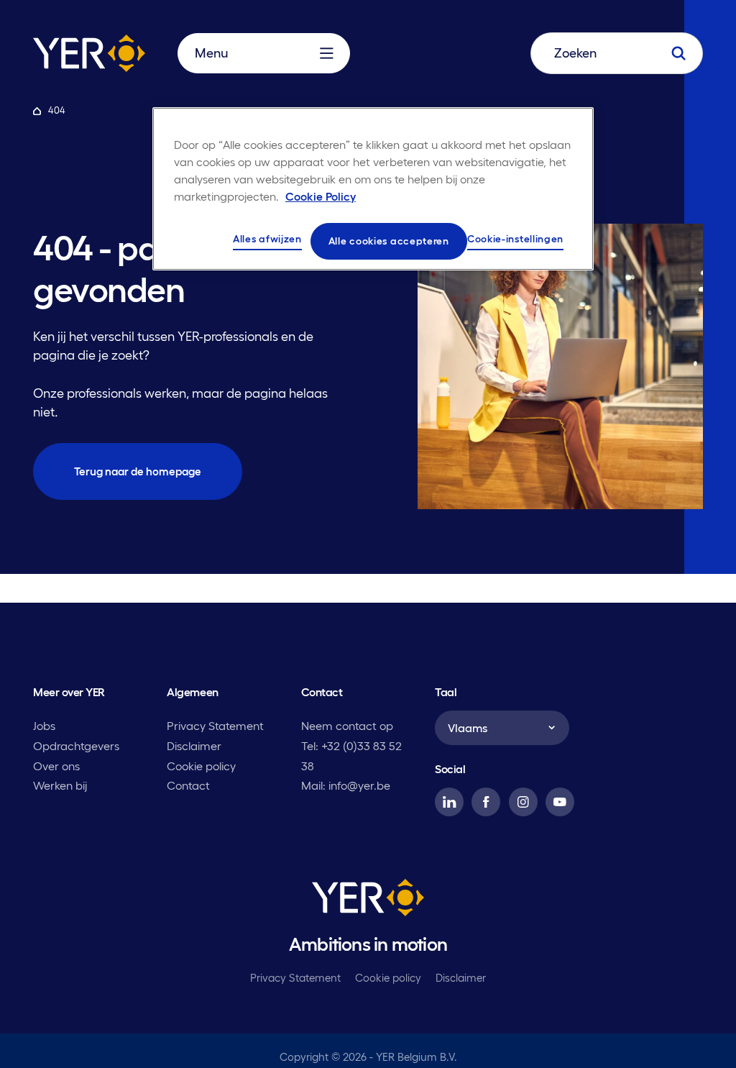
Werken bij (60, 785)
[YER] (368, 900)
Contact (188, 785)
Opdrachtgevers (76, 745)
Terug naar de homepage (137, 471)
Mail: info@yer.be (345, 785)
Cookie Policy (320, 196)
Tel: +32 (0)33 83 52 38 (351, 755)
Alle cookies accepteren (388, 241)
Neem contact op (347, 725)
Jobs (44, 725)
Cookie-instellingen (515, 239)
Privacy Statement (215, 725)
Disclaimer (194, 745)
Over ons (56, 765)
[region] (373, 189)
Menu (211, 53)
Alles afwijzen (267, 239)
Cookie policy (201, 765)
